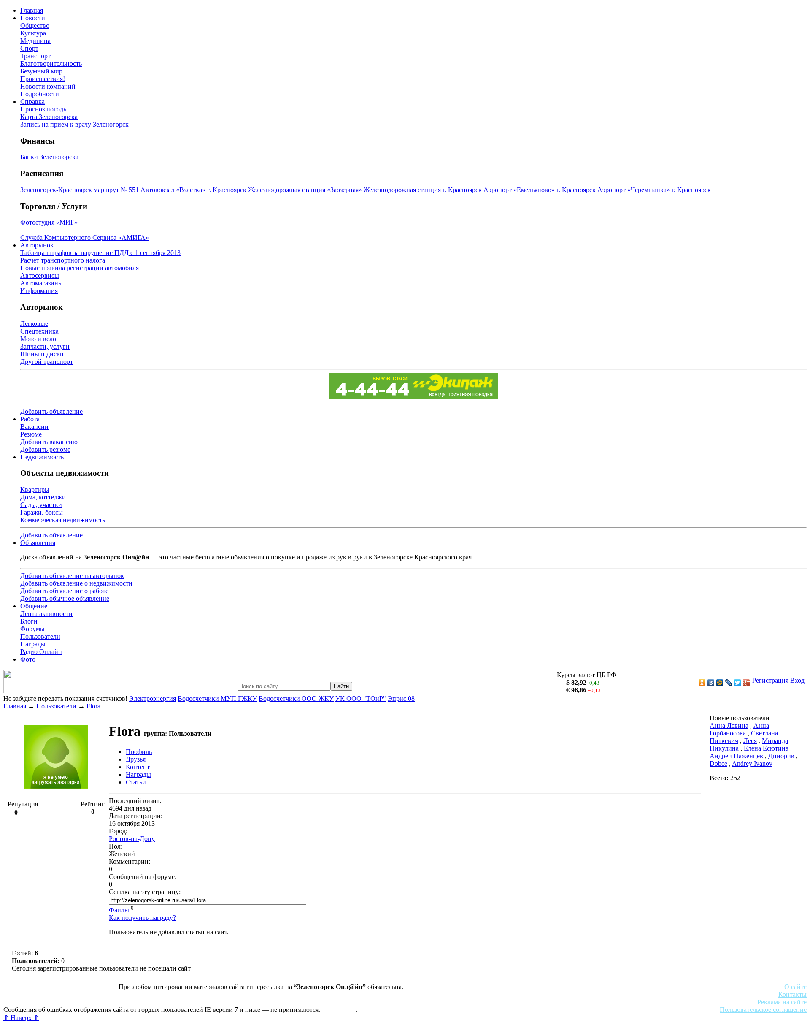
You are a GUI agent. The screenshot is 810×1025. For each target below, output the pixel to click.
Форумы (32, 628)
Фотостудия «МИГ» (49, 222)
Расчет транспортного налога (62, 260)
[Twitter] (737, 682)
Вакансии (34, 426)
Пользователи (40, 636)
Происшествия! (42, 78)
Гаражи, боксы (41, 512)
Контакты (792, 994)
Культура (33, 33)
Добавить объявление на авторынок (72, 575)
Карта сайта (339, 1009)
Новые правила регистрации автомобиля (79, 267)
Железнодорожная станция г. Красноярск (423, 189)
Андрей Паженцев (736, 755)
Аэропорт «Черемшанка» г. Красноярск (654, 189)
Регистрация (770, 680)
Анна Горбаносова (739, 729)
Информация (39, 290)
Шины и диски (42, 354)
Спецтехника (39, 331)
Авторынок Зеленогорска (40, 994)
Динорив (781, 755)
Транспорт (35, 56)
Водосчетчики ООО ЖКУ (296, 698)
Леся (750, 740)
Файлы (119, 910)
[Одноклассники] (702, 682)
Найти (341, 686)
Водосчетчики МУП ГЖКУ (217, 698)
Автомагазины (41, 283)
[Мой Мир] (720, 682)
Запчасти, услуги (45, 346)
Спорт (29, 48)
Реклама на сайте (782, 1002)
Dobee (718, 763)
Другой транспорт (46, 361)
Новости (32, 18)
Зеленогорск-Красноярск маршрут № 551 (79, 189)
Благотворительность (51, 63)
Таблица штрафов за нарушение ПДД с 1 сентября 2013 (100, 252)
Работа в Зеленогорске (208, 994)
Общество (34, 25)
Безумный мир (41, 71)
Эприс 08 (401, 698)
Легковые (34, 323)
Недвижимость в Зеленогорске (126, 994)
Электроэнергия (152, 698)
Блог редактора (186, 1002)
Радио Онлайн (41, 651)
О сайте (795, 986)
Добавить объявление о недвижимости (76, 583)
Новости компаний (48, 86)
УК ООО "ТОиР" (360, 698)
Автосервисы (39, 275)
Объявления (37, 542)
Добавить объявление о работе (64, 590)
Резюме (31, 434)
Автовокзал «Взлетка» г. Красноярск (193, 189)
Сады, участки (41, 504)
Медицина (35, 40)
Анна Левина (729, 725)
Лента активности (46, 613)
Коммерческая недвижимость (62, 519)
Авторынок (37, 245)
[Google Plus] (746, 682)
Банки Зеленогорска (49, 156)
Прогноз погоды (44, 109)
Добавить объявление (51, 411)
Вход (797, 680)
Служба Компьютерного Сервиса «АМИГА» (84, 237)
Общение (33, 606)
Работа (30, 419)
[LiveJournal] (728, 682)
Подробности (39, 94)
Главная (31, 10)
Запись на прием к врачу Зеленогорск (74, 124)
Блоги (29, 621)
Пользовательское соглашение (763, 1009)
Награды (33, 644)
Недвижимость (42, 457)
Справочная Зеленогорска (40, 1002)
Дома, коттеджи (43, 497)
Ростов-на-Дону (132, 838)
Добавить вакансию (49, 441)
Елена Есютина (766, 748)
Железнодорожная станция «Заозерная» (305, 189)
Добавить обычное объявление (64, 598)
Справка (32, 101)
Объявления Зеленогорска (121, 1002)
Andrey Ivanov (752, 763)
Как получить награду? (142, 917)
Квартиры (34, 489)
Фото (27, 659)
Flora (93, 706)
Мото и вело (38, 338)
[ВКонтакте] (711, 682)
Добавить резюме (45, 449)
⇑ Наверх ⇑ (21, 1017)
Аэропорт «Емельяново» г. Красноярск (539, 189)
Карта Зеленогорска (49, 116)
